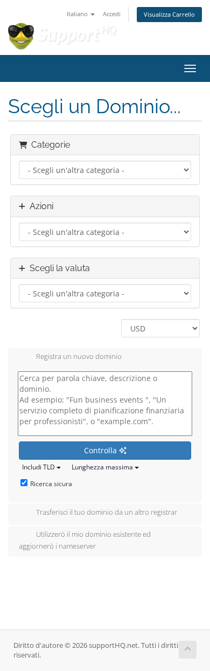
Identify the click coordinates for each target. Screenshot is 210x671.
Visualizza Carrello (169, 14)
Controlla (101, 450)
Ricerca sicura (51, 483)
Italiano (78, 14)
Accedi (112, 14)
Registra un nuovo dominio (79, 356)
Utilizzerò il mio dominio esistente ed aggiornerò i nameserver (85, 540)
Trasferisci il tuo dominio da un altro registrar (106, 512)
